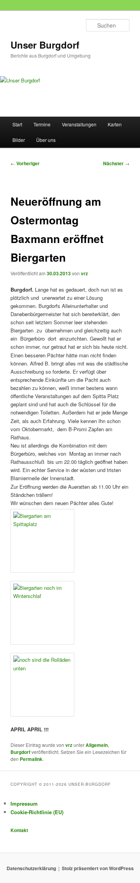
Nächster (116, 163)
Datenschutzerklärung (31, 868)
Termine (42, 124)
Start (17, 124)
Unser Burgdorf (44, 44)
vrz (84, 273)
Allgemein (97, 744)
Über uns (46, 139)
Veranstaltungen (79, 124)
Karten (115, 124)
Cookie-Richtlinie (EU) (36, 812)
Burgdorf (20, 751)
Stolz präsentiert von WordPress (98, 868)
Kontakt (19, 830)
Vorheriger (25, 163)
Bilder (18, 139)
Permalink (31, 758)
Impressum (24, 803)
